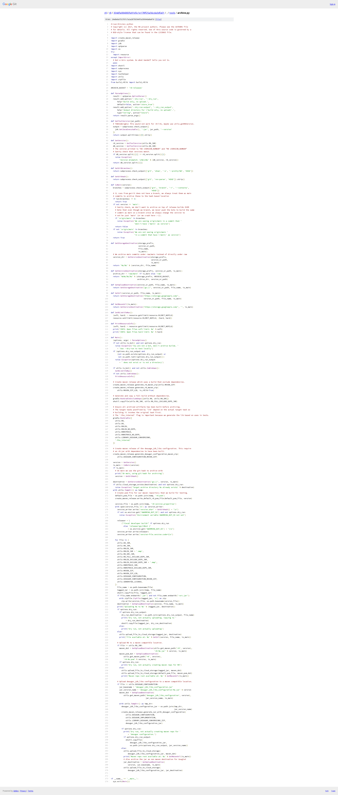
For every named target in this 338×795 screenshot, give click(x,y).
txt (326, 791)
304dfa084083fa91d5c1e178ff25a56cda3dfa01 (139, 12)
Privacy (23, 791)
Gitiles (15, 791)
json (333, 791)
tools (172, 12)
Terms (30, 791)
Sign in (332, 4)
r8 (105, 12)
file (158, 19)
